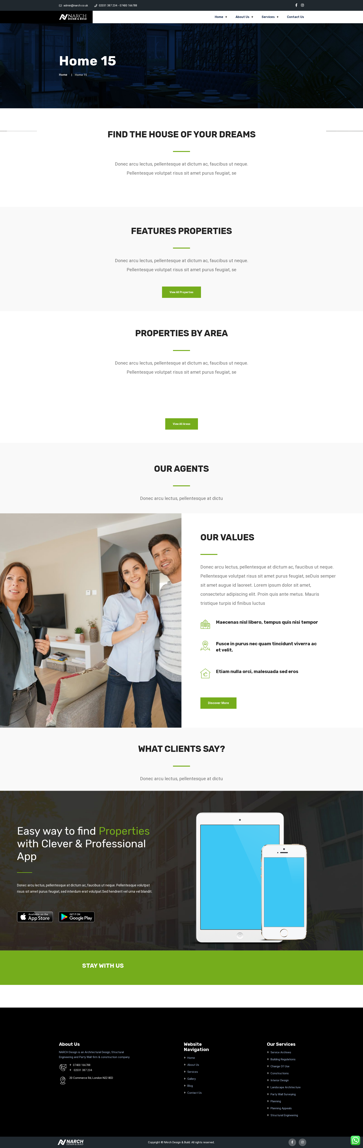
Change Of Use (280, 1066)
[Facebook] (296, 5)
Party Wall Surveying (283, 1094)
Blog (190, 1086)
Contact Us (295, 17)
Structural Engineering (284, 1115)
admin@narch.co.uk (76, 5)
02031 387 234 (108, 5)
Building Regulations (283, 1059)
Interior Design (280, 1080)
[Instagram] (302, 5)
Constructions (280, 1073)
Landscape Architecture (286, 1087)
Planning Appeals (281, 1108)
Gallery (191, 1079)
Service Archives (281, 1052)
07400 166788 (128, 5)
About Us (242, 17)
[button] (181, 292)
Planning (276, 1101)
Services (268, 17)
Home (219, 17)
